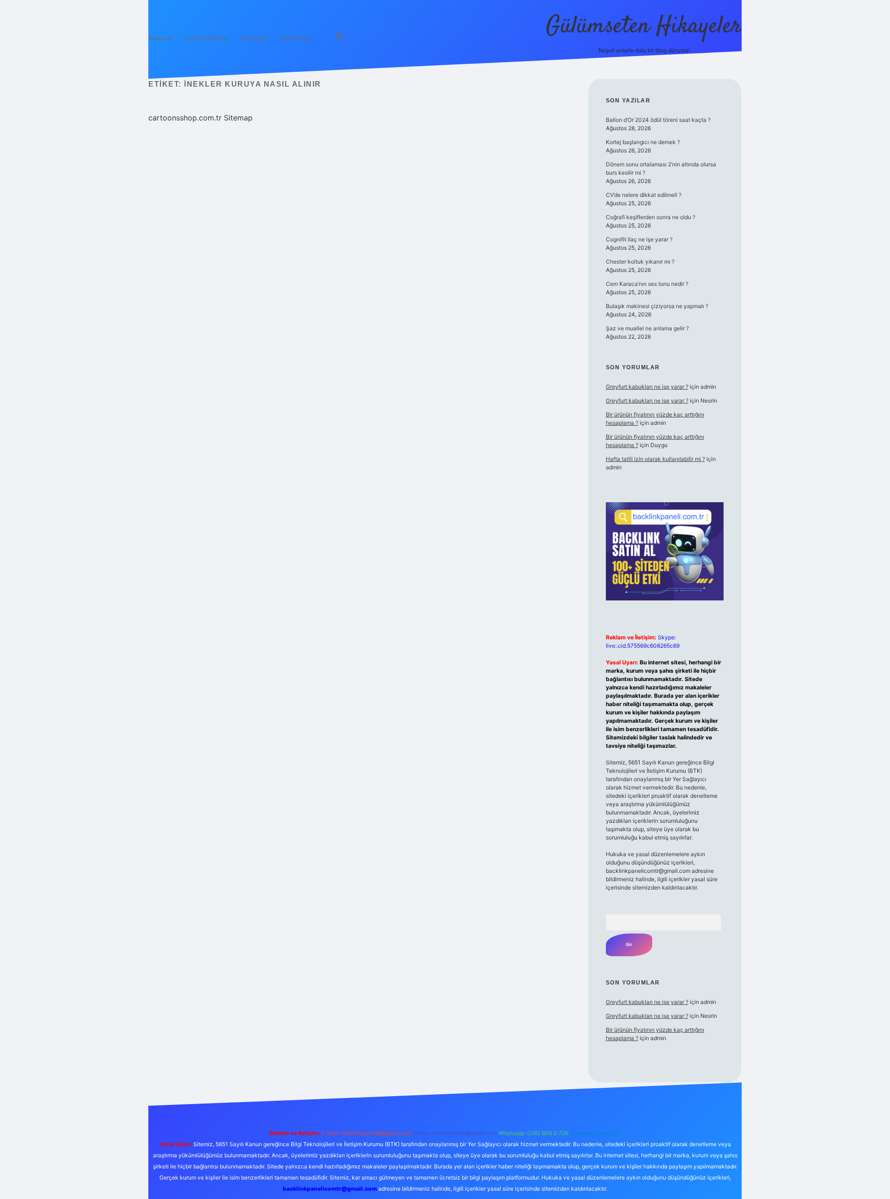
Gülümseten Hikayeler (644, 27)
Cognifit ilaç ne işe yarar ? (639, 239)
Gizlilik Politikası (205, 38)
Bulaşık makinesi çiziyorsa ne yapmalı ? (657, 306)
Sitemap (238, 117)
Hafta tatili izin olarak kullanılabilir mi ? (655, 458)
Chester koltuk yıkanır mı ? (640, 261)
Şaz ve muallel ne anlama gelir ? (647, 328)
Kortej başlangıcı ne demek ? (643, 142)
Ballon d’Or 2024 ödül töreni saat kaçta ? (658, 119)
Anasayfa (160, 38)
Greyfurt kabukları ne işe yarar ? (647, 386)
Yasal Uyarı (253, 38)
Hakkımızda (295, 38)
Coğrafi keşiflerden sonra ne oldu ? (650, 217)
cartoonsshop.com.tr (185, 117)
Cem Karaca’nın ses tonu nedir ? (647, 283)
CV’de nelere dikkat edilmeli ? (643, 194)
